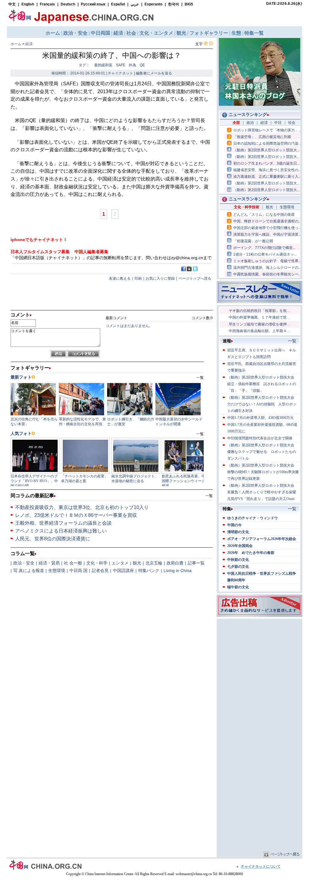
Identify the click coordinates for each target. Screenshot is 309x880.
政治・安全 (23, 563)
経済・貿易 (49, 563)
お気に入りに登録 (160, 278)
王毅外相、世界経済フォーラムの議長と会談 (63, 523)
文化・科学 (96, 563)
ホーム (16, 44)
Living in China (178, 570)
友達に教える (120, 278)
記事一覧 (196, 563)
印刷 (138, 278)
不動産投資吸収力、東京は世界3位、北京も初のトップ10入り (82, 507)
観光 (137, 563)
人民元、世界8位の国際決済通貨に (52, 538)
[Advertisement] (259, 658)
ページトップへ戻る (195, 278)
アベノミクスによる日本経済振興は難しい (61, 530)
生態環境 (56, 570)
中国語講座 (123, 570)
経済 (29, 44)
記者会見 (100, 570)
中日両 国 (78, 570)
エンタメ (120, 563)
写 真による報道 (28, 570)
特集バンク (148, 570)
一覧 (209, 496)
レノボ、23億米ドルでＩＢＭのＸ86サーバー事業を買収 (76, 515)
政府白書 (175, 563)
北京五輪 (153, 563)
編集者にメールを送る (154, 73)
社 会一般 (73, 563)
